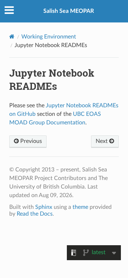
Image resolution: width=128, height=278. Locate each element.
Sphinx (43, 207)
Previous (30, 141)
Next (102, 141)
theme (80, 207)
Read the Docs (35, 214)
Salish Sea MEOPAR (68, 11)
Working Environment (48, 37)
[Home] (12, 37)
